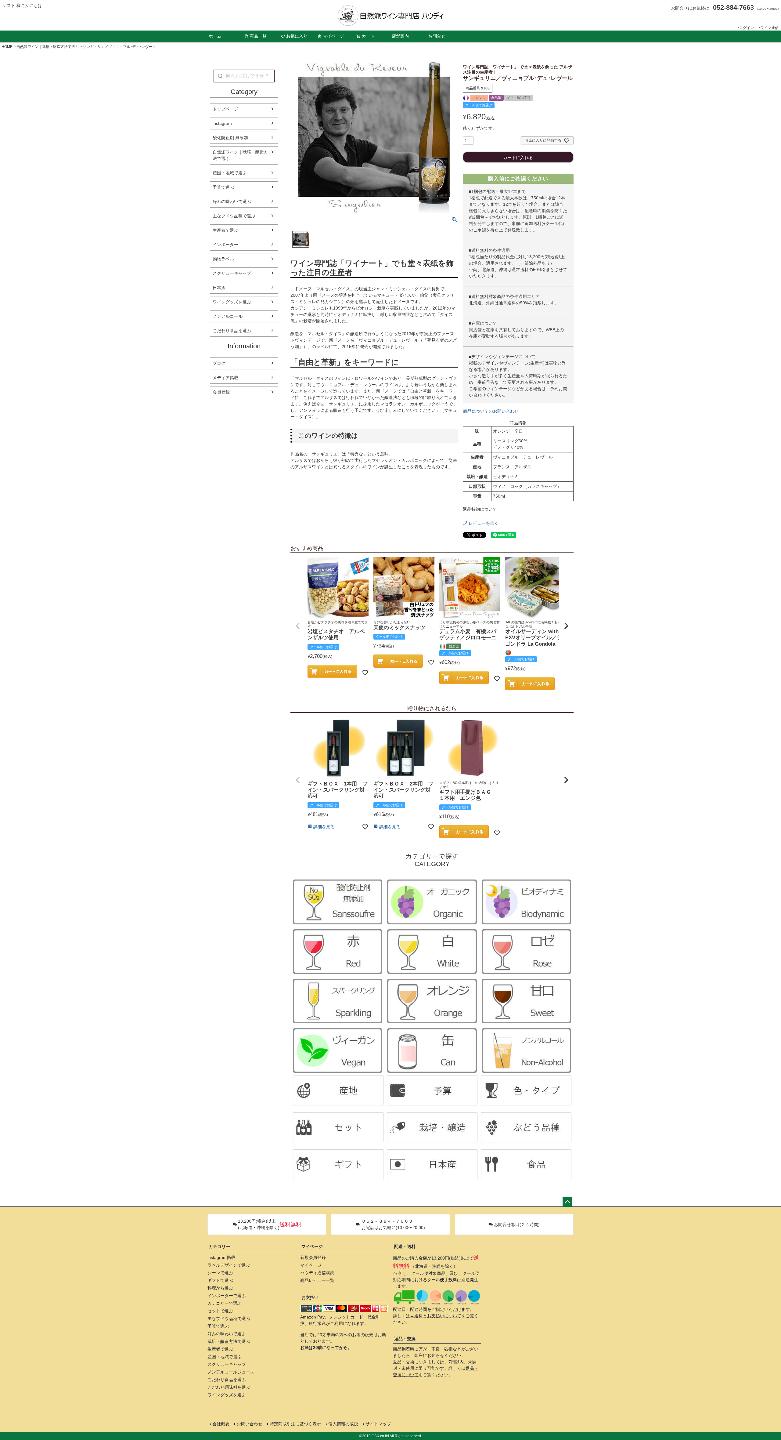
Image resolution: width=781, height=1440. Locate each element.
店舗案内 (400, 36)
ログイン (746, 28)
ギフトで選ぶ (220, 1280)
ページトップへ (567, 1202)
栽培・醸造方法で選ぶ (228, 1341)
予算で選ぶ (223, 187)
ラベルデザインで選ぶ (228, 1265)
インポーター (225, 244)
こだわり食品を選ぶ (232, 330)
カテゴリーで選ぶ (224, 1303)
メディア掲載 (225, 377)
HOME (7, 47)
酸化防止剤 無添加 (230, 137)
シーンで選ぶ (220, 1272)
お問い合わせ (249, 1423)
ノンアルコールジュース (230, 1371)
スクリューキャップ (232, 273)
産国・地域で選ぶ (230, 172)
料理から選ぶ (220, 1288)
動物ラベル (223, 258)
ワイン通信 (769, 28)
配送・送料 (405, 1246)
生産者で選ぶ (225, 230)
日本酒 (219, 287)
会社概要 (220, 1423)
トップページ (225, 109)
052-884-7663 (733, 7)
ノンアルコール (228, 316)
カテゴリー (219, 1246)
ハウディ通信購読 (317, 1272)
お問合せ (436, 36)
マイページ (333, 36)
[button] (297, 626)
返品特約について (480, 509)
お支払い (310, 1297)
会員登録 (221, 392)
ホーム (215, 36)
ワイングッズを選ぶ (232, 301)
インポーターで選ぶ (226, 1295)
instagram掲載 (221, 1257)
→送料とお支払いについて (435, 1315)
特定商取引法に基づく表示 (295, 1423)
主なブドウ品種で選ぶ (234, 215)
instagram (222, 123)
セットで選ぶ (220, 1310)
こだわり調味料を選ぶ (228, 1387)
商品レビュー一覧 (317, 1280)
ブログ (219, 363)
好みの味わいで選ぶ (232, 201)
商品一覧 (258, 36)
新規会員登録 (313, 1257)
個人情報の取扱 (343, 1423)
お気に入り (297, 36)
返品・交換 (405, 1338)
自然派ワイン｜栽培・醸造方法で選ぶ (47, 47)
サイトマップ (378, 1423)
